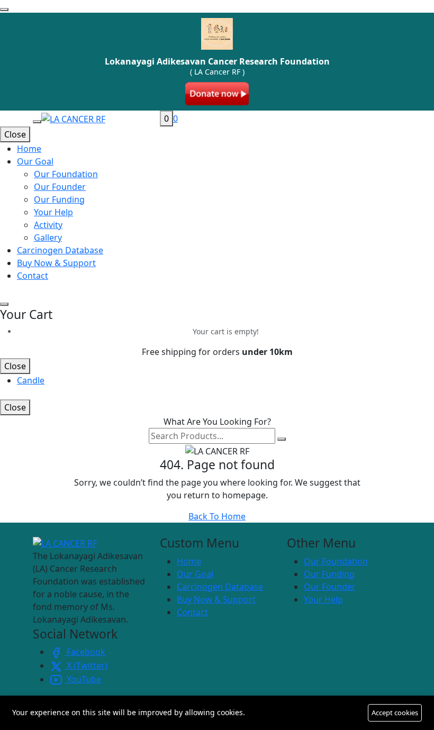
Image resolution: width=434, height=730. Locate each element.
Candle (30, 380)
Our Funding (59, 199)
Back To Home (217, 516)
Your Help (53, 212)
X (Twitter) (86, 665)
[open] (37, 121)
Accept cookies (395, 712)
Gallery (48, 237)
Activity (48, 225)
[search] (281, 439)
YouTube (83, 679)
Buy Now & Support (216, 599)
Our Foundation (66, 174)
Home (189, 561)
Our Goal (195, 574)
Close (15, 134)
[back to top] (4, 9)
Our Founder (60, 187)
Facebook (85, 652)
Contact (192, 612)
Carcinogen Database (220, 586)
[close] (4, 304)
